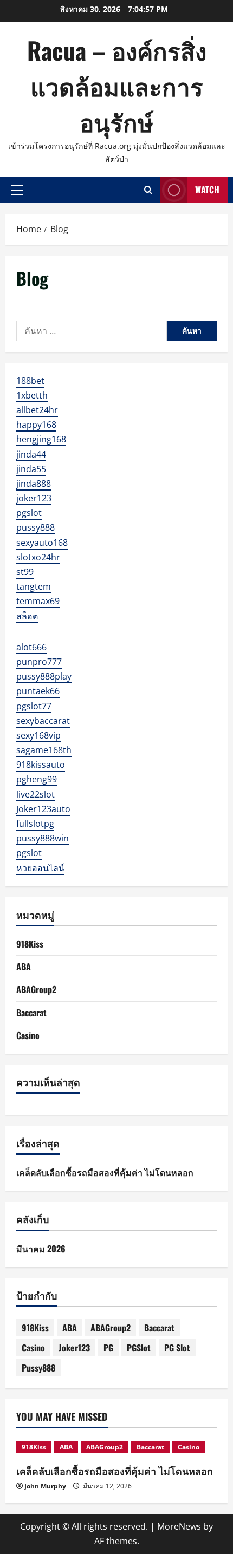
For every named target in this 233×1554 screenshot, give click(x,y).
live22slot (35, 794)
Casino (28, 1035)
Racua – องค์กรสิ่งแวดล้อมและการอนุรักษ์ (116, 85)
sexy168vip (38, 735)
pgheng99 (36, 779)
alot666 (31, 647)
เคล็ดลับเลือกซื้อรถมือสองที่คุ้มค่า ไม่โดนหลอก (104, 1172)
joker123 (33, 498)
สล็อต (27, 616)
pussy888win (42, 838)
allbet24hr (37, 410)
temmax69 (38, 601)
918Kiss (29, 943)
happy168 (36, 424)
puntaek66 (38, 691)
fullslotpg (35, 824)
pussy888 (35, 527)
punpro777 (39, 662)
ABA (23, 966)
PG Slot (177, 1347)
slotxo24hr (38, 557)
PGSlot (139, 1347)
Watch (207, 189)
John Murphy (45, 1486)
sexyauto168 (42, 543)
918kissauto (40, 765)
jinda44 (31, 454)
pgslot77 (33, 706)
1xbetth (32, 395)
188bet (30, 381)
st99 (25, 572)
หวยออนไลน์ (40, 868)
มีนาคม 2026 (41, 1248)
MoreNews (179, 1526)
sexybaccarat (43, 721)
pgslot (29, 513)
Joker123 (74, 1347)
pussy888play (44, 676)
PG (108, 1347)
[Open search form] (148, 189)
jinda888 (33, 483)
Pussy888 (38, 1367)
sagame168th (44, 750)
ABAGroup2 (36, 989)
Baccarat (31, 1012)
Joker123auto (43, 809)
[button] (17, 189)
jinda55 (31, 469)
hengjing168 (41, 439)
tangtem (33, 586)
